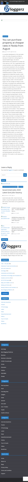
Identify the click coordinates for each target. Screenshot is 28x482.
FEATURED (3, 373)
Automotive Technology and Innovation (10, 275)
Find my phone (4, 385)
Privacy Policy (4, 467)
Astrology (3, 270)
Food (2, 388)
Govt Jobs (21, 186)
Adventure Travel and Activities (8, 266)
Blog (2, 1)
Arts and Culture (5, 268)
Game (2, 397)
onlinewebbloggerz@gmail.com (17, 1)
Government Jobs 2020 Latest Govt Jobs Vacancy (12, 191)
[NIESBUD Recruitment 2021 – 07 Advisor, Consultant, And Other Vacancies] (5, 220)
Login (5, 1)
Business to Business (6, 358)
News (2, 311)
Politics (3, 316)
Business (3, 355)
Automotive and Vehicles (7, 273)
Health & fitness (5, 413)
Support (3, 473)
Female (3, 376)
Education (3, 367)
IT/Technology (4, 307)
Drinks (2, 364)
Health (2, 409)
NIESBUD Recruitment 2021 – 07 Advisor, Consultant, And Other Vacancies (19, 219)
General (3, 400)
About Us (3, 461)
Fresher (3, 304)
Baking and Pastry (5, 285)
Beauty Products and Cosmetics (8, 287)
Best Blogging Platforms (7, 289)
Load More (5, 293)
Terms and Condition (6, 470)
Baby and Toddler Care (6, 282)
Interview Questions (6, 302)
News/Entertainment (6, 314)
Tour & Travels (4, 319)
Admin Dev (14, 51)
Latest (2, 309)
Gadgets (3, 394)
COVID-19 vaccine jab (6, 361)
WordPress (3, 323)
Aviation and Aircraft (6, 278)
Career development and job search (10, 186)
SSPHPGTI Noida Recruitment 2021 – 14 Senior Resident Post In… (19, 209)
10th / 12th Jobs (5, 263)
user (14, 195)
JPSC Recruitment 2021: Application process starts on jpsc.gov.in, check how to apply (19, 229)
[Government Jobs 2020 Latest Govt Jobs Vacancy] (14, 184)
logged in (10, 170)
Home (2, 458)
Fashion (3, 370)
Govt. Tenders (4, 406)
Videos (2, 321)
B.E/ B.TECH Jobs (5, 280)
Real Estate (5, 36)
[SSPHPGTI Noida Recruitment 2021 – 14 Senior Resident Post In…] (5, 210)
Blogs (2, 464)
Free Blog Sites (4, 391)
